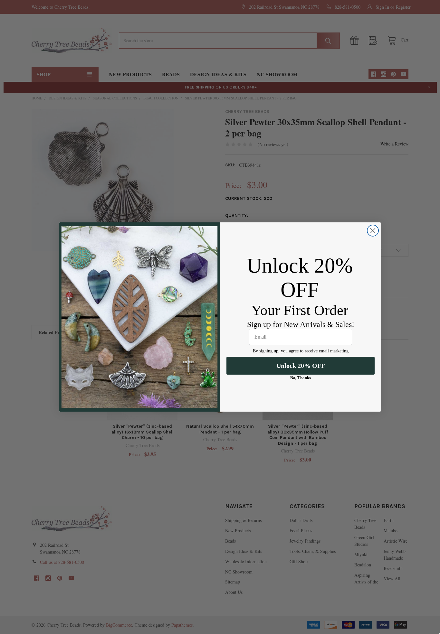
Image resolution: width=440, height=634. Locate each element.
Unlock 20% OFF (300, 365)
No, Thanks (300, 377)
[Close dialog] (372, 230)
